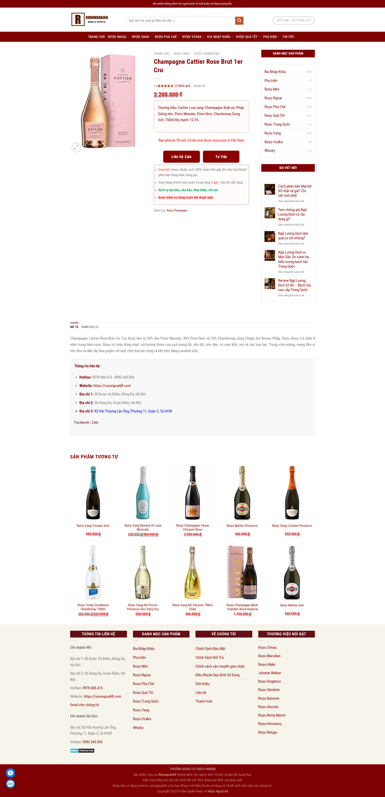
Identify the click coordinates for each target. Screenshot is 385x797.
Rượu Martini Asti (292, 605)
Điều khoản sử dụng (208, 786)
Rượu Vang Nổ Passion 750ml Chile (192, 607)
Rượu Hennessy (270, 723)
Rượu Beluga (267, 732)
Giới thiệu (203, 683)
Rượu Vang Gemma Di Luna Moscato (143, 527)
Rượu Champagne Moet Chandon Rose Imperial (242, 607)
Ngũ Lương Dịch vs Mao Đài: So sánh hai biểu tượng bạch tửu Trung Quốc (293, 259)
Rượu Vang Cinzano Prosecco (292, 526)
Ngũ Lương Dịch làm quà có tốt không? (293, 235)
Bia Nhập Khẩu (219, 37)
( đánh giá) (182, 86)
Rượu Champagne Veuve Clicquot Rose (192, 527)
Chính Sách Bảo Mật (210, 648)
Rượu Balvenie (268, 698)
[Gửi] (239, 21)
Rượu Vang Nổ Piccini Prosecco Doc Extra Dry (143, 607)
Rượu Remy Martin (272, 715)
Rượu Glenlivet (269, 689)
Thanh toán (204, 701)
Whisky (269, 150)
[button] (76, 147)
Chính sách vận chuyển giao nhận (220, 666)
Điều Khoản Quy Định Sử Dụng (217, 675)
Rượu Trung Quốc (277, 124)
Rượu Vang (140, 37)
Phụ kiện (270, 37)
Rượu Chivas (267, 647)
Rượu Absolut (268, 707)
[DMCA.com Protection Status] (82, 750)
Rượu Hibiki (266, 664)
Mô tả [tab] (74, 327)
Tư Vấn (221, 156)
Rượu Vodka (192, 37)
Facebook (81, 422)
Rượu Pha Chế (166, 37)
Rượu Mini (271, 89)
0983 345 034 (92, 742)
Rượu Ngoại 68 (218, 791)
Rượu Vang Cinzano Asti (93, 526)
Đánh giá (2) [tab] (90, 327)
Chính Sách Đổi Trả (210, 657)
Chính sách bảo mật (239, 786)
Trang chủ (161, 54)
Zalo (95, 422)
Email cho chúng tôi (84, 705)
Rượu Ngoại (117, 37)
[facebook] (10, 773)
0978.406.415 (93, 688)
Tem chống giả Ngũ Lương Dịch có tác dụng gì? (292, 214)
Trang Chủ (96, 37)
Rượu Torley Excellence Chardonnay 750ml (93, 607)
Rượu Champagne (207, 54)
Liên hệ (201, 692)
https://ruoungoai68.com (112, 385)
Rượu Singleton (269, 681)
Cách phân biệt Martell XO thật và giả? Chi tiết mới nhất (294, 191)
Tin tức (288, 37)
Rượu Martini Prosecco (242, 526)
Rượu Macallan (269, 656)
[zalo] (10, 783)
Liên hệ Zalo (181, 156)
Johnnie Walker (269, 673)
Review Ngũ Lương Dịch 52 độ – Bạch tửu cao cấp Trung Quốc (294, 285)
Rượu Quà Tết (246, 37)
